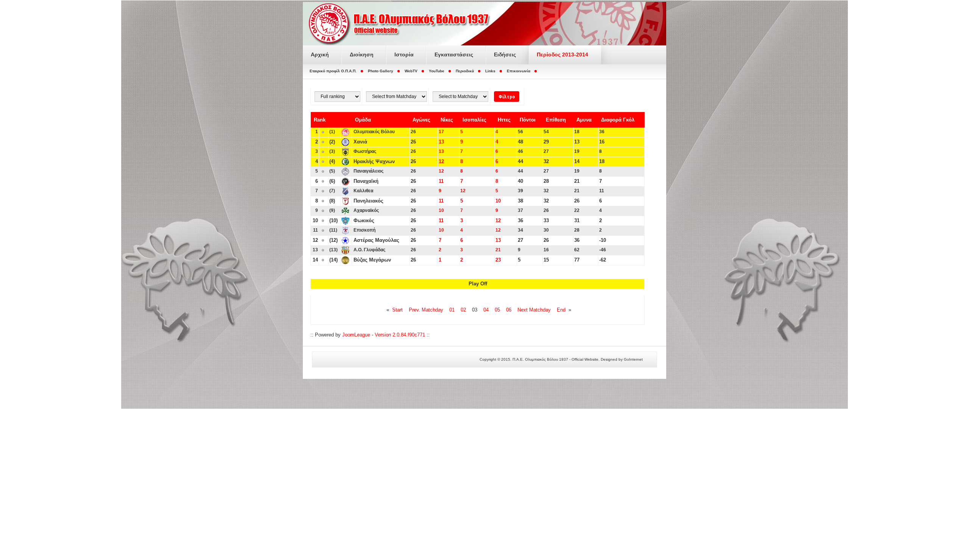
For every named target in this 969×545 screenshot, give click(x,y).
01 (452, 310)
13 (441, 142)
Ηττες (504, 120)
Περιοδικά (465, 71)
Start (397, 310)
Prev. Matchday (426, 310)
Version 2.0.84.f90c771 (400, 335)
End (561, 310)
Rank (320, 120)
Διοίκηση (362, 54)
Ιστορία (404, 54)
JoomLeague (356, 335)
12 (441, 161)
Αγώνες (421, 120)
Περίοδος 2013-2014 (562, 54)
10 (498, 201)
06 (508, 310)
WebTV (411, 71)
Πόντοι (528, 120)
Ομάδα (363, 120)
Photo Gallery (380, 71)
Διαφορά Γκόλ (617, 120)
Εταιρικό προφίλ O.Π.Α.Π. (333, 71)
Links (490, 71)
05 (497, 310)
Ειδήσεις (505, 54)
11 (441, 181)
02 (463, 310)
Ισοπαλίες (474, 120)
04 (486, 310)
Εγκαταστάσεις (454, 54)
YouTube (436, 71)
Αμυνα (584, 120)
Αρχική (320, 54)
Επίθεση (556, 120)
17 (441, 131)
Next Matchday (534, 310)
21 (498, 249)
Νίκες (447, 120)
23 (498, 260)
